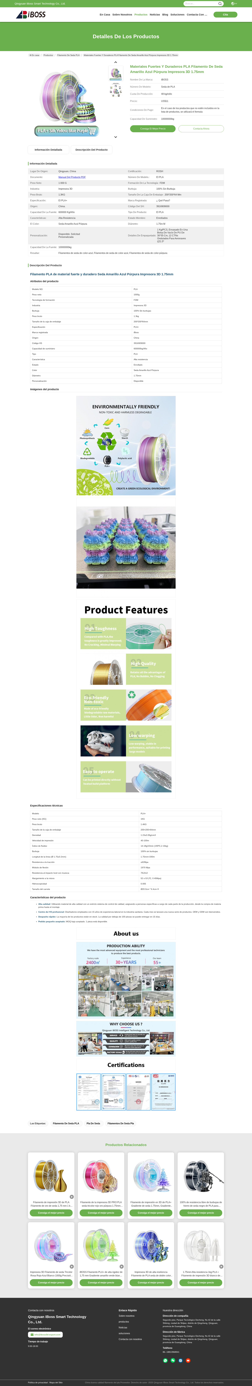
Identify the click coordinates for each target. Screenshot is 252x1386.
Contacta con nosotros (130, 1339)
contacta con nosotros (198, 14)
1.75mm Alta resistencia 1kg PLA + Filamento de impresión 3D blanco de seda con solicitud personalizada (200, 1274)
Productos (48, 55)
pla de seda (93, 1123)
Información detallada (48, 149)
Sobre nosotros (126, 1316)
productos (140, 14)
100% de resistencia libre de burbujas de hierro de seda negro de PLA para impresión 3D (201, 1204)
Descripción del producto (92, 149)
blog (165, 14)
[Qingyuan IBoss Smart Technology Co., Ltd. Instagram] (180, 1360)
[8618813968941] (165, 1360)
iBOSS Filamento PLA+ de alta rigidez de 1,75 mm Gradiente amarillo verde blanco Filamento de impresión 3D (101, 1274)
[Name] (220, 4)
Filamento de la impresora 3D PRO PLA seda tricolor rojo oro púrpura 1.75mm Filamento (101, 1204)
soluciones (177, 14)
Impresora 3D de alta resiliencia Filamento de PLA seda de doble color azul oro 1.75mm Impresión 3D (151, 1274)
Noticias (123, 1327)
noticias (155, 14)
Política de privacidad (38, 1382)
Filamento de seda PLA (68, 55)
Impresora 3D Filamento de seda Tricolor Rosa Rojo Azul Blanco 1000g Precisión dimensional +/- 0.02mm (51, 1274)
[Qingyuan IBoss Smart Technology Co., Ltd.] (31, 14)
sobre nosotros (122, 14)
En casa (105, 14)
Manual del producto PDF (72, 177)
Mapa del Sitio (56, 1382)
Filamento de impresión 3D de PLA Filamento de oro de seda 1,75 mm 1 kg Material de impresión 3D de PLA (51, 1204)
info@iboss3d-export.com (47, 1334)
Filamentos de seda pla (121, 1123)
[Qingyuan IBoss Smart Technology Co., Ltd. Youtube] (188, 1360)
